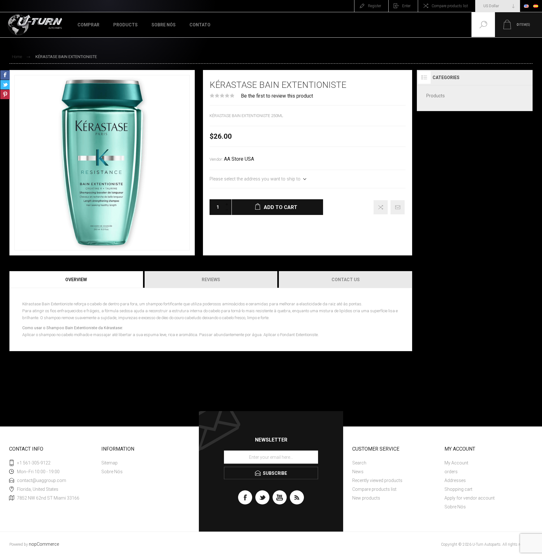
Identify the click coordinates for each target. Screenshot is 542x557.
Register (374, 6)
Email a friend (398, 207)
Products (435, 95)
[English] (526, 6)
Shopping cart (458, 489)
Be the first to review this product (277, 96)
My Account (456, 462)
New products (366, 498)
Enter (406, 6)
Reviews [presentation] (211, 279)
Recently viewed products (377, 480)
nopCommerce (44, 544)
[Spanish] (535, 6)
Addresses (455, 480)
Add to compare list (381, 207)
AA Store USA (239, 159)
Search (359, 462)
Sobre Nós (112, 471)
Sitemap (109, 462)
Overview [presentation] (76, 279)
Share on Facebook (5, 75)
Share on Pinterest (5, 94)
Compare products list (450, 6)
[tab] (76, 279)
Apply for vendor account (469, 498)
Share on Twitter (5, 84)
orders (451, 471)
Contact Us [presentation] (346, 279)
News (358, 471)
